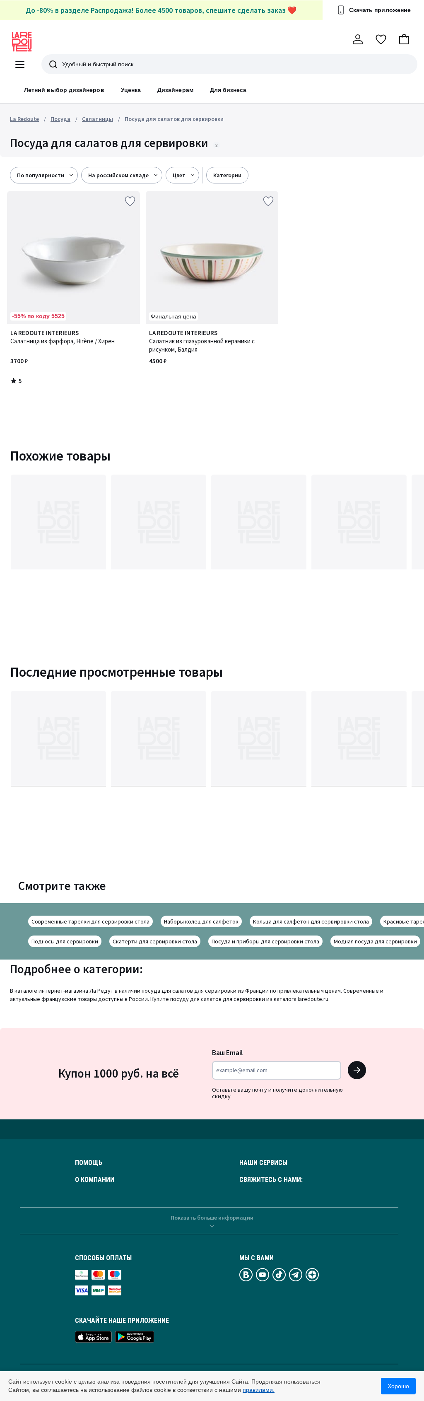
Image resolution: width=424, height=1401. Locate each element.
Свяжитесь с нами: (271, 1180)
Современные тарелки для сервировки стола (90, 921)
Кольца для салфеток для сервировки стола (311, 921)
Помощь (88, 1163)
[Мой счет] (358, 39)
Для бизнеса (228, 90)
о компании (94, 1180)
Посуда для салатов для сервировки (174, 119)
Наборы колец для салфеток (201, 921)
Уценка (131, 90)
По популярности (40, 175)
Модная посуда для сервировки (375, 941)
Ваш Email (227, 1052)
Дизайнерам (175, 90)
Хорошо (398, 1386)
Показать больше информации (212, 1217)
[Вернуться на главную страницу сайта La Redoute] (22, 42)
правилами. (259, 1390)
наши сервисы (263, 1163)
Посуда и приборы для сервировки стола (265, 941)
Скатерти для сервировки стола (155, 941)
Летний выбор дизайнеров (64, 90)
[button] (404, 39)
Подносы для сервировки (64, 941)
